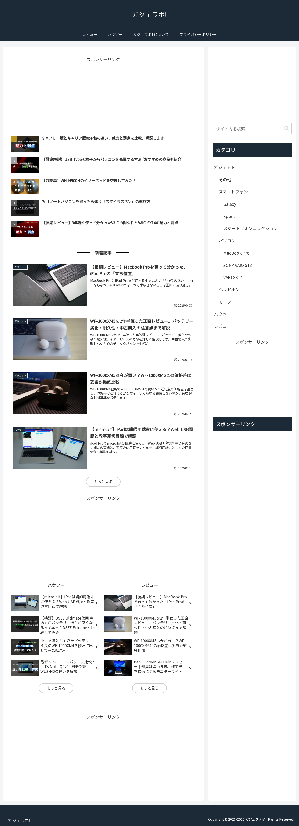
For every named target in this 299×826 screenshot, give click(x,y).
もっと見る (103, 481)
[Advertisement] (103, 96)
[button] (286, 128)
